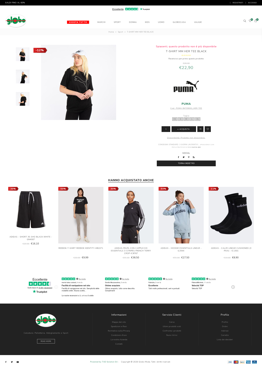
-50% (62, 188)
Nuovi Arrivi (171, 335)
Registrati (238, 3)
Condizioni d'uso (119, 335)
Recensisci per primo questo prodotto (186, 59)
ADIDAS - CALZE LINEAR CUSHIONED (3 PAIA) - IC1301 (231, 249)
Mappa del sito (119, 322)
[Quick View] (22, 216)
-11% (213, 188)
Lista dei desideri (225, 339)
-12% (40, 50)
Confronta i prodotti (172, 331)
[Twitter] (12, 362)
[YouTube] (18, 362)
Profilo (225, 322)
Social (186, 153)
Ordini (225, 326)
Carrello (225, 335)
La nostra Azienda (119, 339)
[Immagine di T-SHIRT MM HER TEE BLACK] (22, 54)
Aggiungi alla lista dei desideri (208, 129)
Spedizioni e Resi (119, 326)
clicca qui (196, 147)
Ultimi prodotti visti (172, 326)
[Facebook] (6, 362)
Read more (46, 341)
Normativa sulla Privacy (119, 331)
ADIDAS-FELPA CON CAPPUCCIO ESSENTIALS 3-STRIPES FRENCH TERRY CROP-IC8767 (131, 251)
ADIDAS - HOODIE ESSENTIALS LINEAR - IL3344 (181, 249)
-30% (12, 188)
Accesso (252, 3)
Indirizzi (225, 331)
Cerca (172, 322)
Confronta (200, 129)
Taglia (186, 115)
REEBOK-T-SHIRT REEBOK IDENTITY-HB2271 (81, 248)
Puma (186, 104)
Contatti (119, 344)
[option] (22, 56)
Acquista (39, 216)
